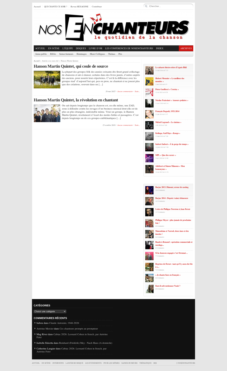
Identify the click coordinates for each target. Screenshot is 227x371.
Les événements (93, 363)
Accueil (37, 6)
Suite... (137, 91)
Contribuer (97, 6)
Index (159, 48)
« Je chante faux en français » (167, 274)
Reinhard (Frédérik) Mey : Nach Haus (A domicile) (85, 342)
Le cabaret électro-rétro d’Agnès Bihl (171, 67)
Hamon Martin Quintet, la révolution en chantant (76, 100)
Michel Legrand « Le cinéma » (168, 122)
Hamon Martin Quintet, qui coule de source (71, 66)
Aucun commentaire (125, 91)
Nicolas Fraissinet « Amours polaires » (171, 100)
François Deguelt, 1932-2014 (167, 111)
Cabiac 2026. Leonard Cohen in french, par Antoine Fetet (72, 335)
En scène (53, 48)
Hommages (82, 54)
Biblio (53, 54)
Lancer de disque (74, 363)
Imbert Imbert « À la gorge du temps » (171, 144)
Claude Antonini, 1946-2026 (64, 322)
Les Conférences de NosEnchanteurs (129, 48)
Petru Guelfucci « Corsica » (167, 89)
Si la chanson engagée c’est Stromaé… (171, 253)
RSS (155, 363)
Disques (81, 48)
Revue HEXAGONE (79, 6)
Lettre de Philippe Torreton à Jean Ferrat (172, 209)
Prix (120, 54)
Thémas (111, 54)
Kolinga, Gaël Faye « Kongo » (167, 133)
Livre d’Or (95, 48)
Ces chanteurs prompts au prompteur (79, 328)
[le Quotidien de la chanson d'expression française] (113, 27)
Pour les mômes (111, 363)
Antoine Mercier (45, 328)
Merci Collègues (97, 54)
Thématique (145, 363)
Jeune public (41, 54)
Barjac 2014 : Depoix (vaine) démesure (171, 198)
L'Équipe (67, 48)
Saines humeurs (66, 54)
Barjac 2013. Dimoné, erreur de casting (171, 187)
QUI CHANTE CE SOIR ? (55, 6)
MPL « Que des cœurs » (165, 155)
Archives (186, 48)
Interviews (58, 363)
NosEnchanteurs (185, 363)
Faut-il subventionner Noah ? (167, 285)
